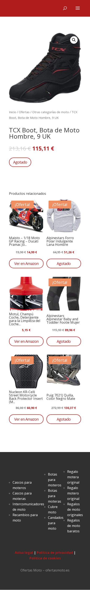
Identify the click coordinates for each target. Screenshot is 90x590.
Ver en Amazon (26, 263)
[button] (74, 40)
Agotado (20, 162)
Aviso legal (24, 552)
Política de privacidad (55, 552)
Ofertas (24, 112)
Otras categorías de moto (50, 112)
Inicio (12, 112)
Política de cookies (45, 558)
